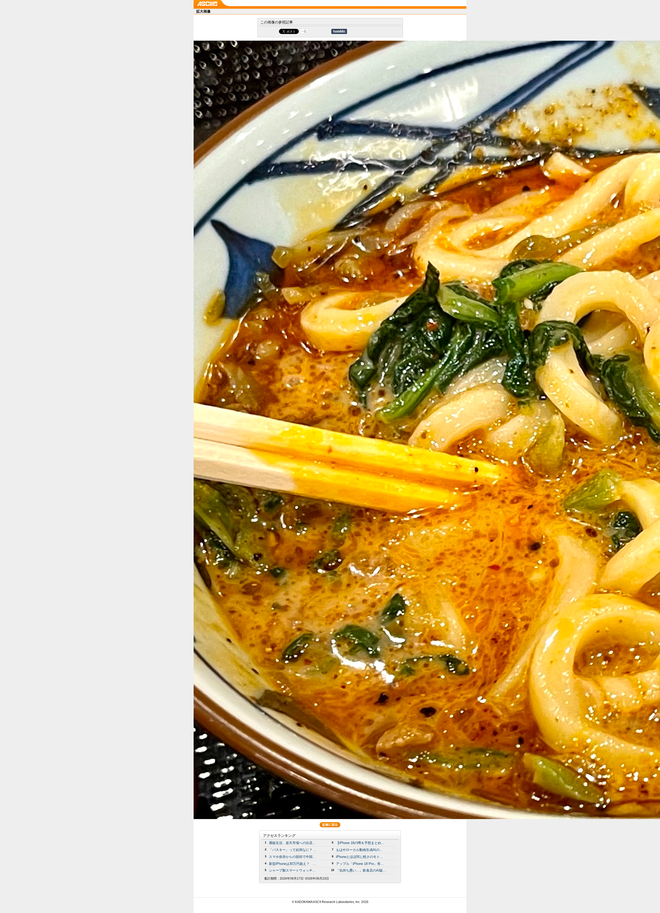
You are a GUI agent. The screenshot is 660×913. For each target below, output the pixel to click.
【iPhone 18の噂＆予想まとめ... (360, 843)
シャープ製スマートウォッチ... (292, 870)
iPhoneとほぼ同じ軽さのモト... (359, 857)
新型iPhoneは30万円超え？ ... (292, 864)
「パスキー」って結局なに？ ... (293, 850)
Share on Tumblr (339, 31)
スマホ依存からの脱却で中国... (292, 857)
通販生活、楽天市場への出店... (292, 843)
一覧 (304, 31)
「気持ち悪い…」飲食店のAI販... (361, 870)
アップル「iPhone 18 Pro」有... (360, 864)
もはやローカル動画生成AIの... (359, 850)
